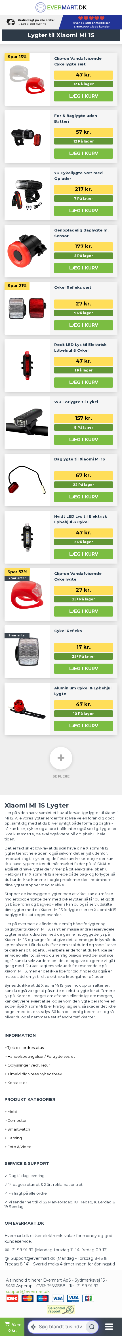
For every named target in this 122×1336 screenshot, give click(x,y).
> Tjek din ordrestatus (24, 1047)
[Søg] (92, 1327)
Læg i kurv (83, 96)
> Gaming (13, 1138)
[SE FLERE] (61, 758)
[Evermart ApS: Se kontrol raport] (61, 1309)
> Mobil (11, 1111)
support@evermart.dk (28, 1291)
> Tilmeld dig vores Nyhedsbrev (33, 1074)
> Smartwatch (17, 1129)
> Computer (16, 1120)
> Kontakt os (16, 1082)
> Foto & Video (18, 1146)
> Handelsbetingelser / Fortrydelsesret (40, 1056)
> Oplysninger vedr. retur (27, 1065)
